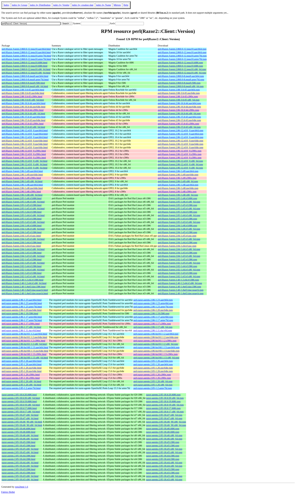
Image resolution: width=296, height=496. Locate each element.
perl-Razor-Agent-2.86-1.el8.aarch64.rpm (178, 184)
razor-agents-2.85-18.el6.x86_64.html (20, 435)
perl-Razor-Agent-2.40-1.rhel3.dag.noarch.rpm (180, 290)
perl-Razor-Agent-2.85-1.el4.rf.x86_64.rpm (179, 215)
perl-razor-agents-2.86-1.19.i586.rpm (151, 313)
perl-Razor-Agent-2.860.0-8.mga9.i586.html (23, 83)
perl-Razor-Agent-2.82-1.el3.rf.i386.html (21, 273)
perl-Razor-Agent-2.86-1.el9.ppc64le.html (22, 174)
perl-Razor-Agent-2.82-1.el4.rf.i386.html (21, 266)
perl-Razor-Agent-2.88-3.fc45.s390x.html (22, 96)
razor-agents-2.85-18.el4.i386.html (18, 455)
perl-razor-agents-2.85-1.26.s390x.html (21, 374)
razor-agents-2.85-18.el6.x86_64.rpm (164, 435)
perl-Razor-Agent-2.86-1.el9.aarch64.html (22, 171)
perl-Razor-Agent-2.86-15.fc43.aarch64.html (23, 117)
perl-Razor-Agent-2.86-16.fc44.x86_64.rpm (179, 113)
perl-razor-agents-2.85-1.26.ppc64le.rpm (153, 368)
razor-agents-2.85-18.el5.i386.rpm (162, 442)
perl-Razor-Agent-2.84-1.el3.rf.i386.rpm (177, 252)
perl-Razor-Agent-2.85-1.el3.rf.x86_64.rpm (179, 222)
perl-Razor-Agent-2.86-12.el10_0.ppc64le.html (25, 140)
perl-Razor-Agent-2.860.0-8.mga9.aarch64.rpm (181, 76)
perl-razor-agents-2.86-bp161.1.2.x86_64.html (24, 344)
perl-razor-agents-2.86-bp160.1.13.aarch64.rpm (156, 347)
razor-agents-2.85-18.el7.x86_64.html (20, 415)
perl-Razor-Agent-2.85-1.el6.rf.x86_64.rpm (179, 201)
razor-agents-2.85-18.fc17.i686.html (19, 408)
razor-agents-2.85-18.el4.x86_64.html (20, 462)
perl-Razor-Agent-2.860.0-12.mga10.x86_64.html (26, 69)
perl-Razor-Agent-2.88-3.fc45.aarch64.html (23, 89)
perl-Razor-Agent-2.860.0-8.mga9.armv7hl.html (25, 79)
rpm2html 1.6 (21, 487)
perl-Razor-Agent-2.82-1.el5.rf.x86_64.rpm (179, 263)
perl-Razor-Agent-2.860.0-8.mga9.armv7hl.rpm (181, 79)
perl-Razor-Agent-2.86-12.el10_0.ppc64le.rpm (180, 140)
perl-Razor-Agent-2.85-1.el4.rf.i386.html (21, 212)
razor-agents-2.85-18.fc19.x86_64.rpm (165, 405)
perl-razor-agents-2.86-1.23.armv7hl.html (22, 306)
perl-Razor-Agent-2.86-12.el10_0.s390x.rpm (179, 151)
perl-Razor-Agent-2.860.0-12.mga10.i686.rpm (180, 62)
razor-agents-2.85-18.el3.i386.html (18, 469)
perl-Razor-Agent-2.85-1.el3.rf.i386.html (21, 218)
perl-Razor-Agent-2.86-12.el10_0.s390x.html (24, 151)
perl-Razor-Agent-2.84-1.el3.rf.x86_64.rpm (179, 256)
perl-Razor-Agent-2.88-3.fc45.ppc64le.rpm (179, 93)
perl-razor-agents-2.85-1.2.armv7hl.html (21, 388)
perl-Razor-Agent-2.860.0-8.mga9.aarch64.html (25, 76)
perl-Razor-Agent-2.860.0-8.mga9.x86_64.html (25, 86)
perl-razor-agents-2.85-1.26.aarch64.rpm (153, 361)
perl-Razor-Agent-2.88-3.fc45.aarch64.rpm (179, 89)
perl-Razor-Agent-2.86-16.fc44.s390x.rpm (178, 110)
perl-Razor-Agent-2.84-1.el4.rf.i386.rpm (177, 242)
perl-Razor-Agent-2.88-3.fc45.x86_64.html (23, 100)
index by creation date (82, 5)
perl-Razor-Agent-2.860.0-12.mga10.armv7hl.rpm (182, 55)
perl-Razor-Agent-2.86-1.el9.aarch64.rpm (178, 171)
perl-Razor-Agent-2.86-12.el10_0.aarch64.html (25, 130)
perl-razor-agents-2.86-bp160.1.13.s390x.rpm (155, 354)
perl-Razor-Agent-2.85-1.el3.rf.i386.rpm (177, 218)
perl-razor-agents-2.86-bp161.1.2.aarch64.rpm (155, 334)
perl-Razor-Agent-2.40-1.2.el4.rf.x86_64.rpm (180, 283)
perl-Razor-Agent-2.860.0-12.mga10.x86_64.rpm (182, 69)
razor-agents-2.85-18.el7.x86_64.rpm (164, 415)
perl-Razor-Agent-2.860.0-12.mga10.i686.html (24, 62)
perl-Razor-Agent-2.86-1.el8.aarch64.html (22, 184)
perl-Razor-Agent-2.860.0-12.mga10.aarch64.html (26, 49)
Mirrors (117, 5)
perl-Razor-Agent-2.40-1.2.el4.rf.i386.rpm (178, 280)
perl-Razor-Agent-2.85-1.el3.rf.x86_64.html (23, 222)
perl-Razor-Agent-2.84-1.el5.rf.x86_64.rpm (179, 239)
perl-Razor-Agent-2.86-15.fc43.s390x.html (22, 123)
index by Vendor (61, 5)
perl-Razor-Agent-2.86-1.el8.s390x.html (21, 191)
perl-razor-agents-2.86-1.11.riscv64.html (21, 330)
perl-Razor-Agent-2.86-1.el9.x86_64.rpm (178, 181)
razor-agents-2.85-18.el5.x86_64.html (20, 449)
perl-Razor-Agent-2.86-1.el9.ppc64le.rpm (178, 174)
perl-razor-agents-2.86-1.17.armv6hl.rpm (153, 317)
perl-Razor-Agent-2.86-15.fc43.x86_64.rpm (179, 127)
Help (125, 5)
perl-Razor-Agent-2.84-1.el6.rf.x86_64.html (23, 229)
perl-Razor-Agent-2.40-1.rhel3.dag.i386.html (23, 286)
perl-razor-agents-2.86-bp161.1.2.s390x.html (23, 340)
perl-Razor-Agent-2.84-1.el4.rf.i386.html (21, 242)
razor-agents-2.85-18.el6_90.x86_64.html (22, 422)
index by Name (103, 5)
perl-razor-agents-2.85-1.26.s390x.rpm (152, 374)
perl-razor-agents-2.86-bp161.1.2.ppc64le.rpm (155, 337)
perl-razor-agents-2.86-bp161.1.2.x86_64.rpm (155, 344)
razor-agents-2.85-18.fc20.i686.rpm (163, 394)
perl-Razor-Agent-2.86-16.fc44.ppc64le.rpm (179, 106)
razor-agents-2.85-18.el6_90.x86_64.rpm (166, 422)
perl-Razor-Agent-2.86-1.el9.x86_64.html (22, 181)
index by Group (19, 5)
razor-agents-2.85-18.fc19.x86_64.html (21, 405)
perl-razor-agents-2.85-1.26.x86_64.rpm (152, 381)
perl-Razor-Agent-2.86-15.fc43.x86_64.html (23, 127)
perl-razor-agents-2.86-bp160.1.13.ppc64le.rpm (156, 351)
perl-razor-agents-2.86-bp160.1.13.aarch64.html (25, 347)
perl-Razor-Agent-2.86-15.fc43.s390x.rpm (178, 123)
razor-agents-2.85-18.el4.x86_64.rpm (164, 462)
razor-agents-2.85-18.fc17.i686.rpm (163, 408)
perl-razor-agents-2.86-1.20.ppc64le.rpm (153, 310)
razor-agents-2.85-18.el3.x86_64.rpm (164, 476)
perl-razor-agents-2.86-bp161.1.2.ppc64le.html (24, 337)
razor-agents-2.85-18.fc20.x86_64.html (21, 398)
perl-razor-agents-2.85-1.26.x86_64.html (21, 381)
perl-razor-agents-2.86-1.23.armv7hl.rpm (153, 306)
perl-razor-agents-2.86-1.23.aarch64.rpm (153, 300)
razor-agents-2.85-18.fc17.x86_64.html (21, 411)
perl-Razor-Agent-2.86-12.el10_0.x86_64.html (24, 161)
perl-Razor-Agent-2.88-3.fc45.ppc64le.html (23, 93)
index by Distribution (40, 5)
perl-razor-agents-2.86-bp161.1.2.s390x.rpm (154, 340)
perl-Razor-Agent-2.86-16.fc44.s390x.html (22, 110)
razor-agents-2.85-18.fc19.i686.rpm (163, 401)
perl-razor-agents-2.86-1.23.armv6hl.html (22, 303)
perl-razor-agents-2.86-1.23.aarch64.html (21, 300)
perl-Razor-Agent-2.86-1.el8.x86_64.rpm (178, 195)
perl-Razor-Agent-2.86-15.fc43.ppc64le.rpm (179, 120)
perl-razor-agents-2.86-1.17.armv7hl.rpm (153, 320)
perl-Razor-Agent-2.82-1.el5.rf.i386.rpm (177, 259)
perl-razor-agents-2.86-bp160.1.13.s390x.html (24, 354)
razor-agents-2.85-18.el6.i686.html (18, 428)
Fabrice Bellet (8, 492)
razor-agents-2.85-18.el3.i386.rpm (162, 469)
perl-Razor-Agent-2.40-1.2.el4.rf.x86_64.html (24, 283)
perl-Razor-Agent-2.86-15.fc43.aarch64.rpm (179, 117)
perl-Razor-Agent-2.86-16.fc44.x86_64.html (23, 113)
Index (6, 5)
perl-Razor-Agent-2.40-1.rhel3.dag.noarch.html (25, 290)
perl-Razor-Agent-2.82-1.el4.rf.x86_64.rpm (179, 269)
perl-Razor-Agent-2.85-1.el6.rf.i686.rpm (177, 198)
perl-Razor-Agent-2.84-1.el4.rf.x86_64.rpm (179, 249)
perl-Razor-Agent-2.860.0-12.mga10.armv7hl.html (26, 55)
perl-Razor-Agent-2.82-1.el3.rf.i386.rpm (177, 273)
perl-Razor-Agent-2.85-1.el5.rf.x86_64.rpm (179, 208)
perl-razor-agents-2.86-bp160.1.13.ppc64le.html (25, 351)
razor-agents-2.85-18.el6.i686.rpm (162, 428)
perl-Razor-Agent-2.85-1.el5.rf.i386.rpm (177, 205)
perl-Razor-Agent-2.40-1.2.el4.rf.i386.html (22, 280)
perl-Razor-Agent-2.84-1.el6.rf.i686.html (21, 225)
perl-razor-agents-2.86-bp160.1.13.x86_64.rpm (156, 357)
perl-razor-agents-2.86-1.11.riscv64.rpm (152, 330)
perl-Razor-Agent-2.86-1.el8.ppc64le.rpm (178, 188)
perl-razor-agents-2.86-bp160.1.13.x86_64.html (25, 357)
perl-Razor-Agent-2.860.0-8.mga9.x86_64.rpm (181, 86)
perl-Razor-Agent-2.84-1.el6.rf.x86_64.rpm (179, 229)
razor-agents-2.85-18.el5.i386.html (18, 442)
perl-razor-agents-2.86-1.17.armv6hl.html (22, 317)
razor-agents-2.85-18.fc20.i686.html (19, 394)
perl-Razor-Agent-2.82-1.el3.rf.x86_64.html (23, 276)
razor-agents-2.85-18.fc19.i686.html (19, 401)
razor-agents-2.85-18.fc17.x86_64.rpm (165, 411)
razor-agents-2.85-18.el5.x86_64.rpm (164, 449)
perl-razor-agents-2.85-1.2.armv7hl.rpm (152, 388)
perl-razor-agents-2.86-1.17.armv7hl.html (22, 320)
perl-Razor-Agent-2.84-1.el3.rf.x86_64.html (23, 256)
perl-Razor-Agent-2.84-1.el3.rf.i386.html (21, 252)
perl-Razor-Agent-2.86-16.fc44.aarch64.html (23, 103)
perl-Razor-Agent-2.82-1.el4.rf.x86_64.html (23, 269)
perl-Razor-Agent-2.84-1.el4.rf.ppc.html (21, 246)
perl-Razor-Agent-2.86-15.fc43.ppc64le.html (23, 120)
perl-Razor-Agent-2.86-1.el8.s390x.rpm (177, 191)
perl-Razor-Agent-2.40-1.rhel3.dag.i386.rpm (179, 286)
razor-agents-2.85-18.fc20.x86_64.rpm (165, 398)
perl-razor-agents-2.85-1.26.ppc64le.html (21, 368)
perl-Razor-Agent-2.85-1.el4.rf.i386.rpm (177, 212)
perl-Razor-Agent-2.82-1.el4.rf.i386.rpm (177, 266)
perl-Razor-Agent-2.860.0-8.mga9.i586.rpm (179, 83)
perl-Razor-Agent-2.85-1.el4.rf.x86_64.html (23, 215)
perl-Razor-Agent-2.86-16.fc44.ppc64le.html (23, 106)
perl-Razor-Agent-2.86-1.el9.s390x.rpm (177, 178)
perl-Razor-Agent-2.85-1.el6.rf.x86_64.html (23, 201)
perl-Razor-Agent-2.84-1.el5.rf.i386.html (21, 232)
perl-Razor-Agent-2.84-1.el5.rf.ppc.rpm (177, 235)
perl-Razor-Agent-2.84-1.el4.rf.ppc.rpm (177, 246)
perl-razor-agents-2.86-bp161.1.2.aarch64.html (24, 334)
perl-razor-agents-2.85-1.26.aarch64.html (21, 361)
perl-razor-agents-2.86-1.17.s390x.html (21, 323)
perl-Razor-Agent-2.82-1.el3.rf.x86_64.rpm (179, 276)
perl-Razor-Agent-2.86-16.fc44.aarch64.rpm (179, 103)
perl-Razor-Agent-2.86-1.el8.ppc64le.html (22, 188)
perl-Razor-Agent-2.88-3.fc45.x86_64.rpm (178, 100)
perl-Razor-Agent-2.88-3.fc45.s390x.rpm (178, 96)
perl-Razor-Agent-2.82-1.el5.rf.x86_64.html (23, 263)
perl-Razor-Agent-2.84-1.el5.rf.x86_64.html (23, 239)
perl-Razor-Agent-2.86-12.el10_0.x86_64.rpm (180, 161)
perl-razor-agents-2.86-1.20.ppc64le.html (21, 310)
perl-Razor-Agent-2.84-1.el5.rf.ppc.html (21, 235)
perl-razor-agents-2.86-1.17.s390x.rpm (152, 323)
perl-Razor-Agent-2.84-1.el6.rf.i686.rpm (177, 225)
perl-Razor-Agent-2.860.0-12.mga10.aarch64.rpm (182, 49)
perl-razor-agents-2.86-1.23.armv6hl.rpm (153, 303)
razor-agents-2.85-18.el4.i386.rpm (162, 455)
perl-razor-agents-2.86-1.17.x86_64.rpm (152, 327)
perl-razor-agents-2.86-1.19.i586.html (20, 313)
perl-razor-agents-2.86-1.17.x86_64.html (21, 327)
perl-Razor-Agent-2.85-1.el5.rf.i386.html (21, 205)
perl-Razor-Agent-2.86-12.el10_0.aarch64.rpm (180, 130)
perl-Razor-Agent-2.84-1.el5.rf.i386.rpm (177, 232)
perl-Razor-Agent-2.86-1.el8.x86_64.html (22, 195)
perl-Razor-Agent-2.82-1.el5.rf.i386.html (21, 259)
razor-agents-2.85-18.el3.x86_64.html (20, 476)
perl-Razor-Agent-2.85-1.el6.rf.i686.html (21, 198)
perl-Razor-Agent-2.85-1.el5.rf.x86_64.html (23, 208)
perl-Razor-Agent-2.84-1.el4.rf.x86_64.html (23, 249)
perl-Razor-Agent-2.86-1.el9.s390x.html (21, 178)
